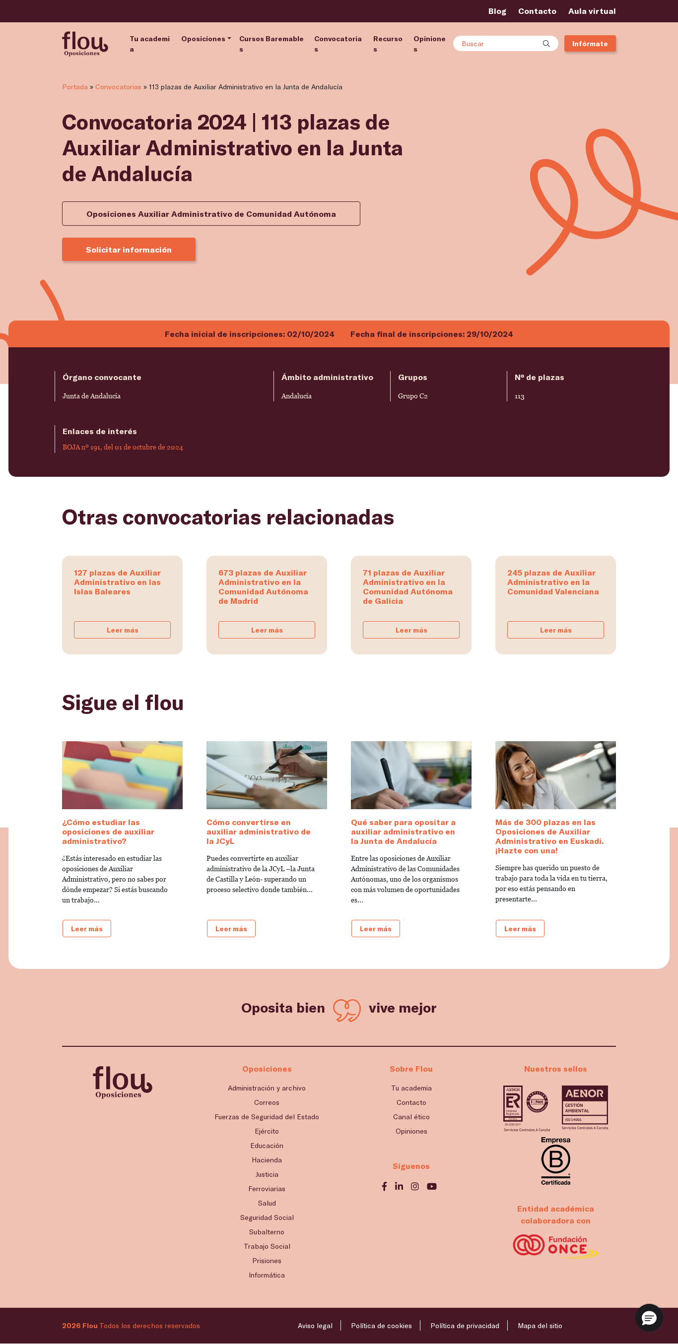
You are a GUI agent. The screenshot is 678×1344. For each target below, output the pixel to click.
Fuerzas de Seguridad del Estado (266, 1116)
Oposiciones (203, 38)
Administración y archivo (267, 1088)
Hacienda (267, 1159)
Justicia (267, 1174)
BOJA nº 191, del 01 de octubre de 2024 (123, 447)
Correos (266, 1102)
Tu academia (150, 43)
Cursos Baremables (271, 43)
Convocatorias (338, 43)
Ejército (267, 1131)
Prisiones (266, 1260)
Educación (266, 1145)
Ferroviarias (266, 1188)
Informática (267, 1275)
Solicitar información (129, 249)
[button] (649, 1318)
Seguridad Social (267, 1217)
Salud (267, 1203)
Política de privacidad (464, 1325)
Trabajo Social (267, 1246)
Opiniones (429, 43)
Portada (75, 86)
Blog (497, 10)
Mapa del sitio (540, 1325)
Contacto (537, 10)
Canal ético (411, 1116)
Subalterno (266, 1231)
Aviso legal (315, 1325)
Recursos (388, 43)
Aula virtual (592, 10)
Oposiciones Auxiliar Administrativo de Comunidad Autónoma (211, 213)
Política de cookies (381, 1325)
